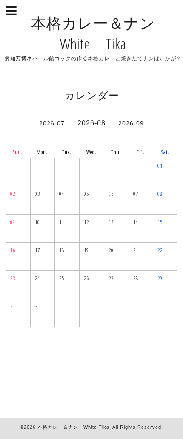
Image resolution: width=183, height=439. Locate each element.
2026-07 (52, 123)
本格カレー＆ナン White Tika (73, 427)
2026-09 (131, 123)
